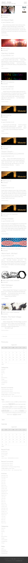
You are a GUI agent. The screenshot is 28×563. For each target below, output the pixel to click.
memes (3, 408)
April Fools (19, 396)
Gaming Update (7, 53)
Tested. (4, 120)
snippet (13, 412)
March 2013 (3, 522)
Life (7, 15)
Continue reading (5, 35)
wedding (11, 414)
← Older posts (4, 336)
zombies (19, 414)
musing (12, 408)
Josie (4, 22)
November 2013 (4, 509)
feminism (24, 401)
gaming (11, 404)
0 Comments (5, 17)
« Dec (2, 364)
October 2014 (4, 491)
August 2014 (3, 495)
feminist (4, 404)
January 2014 (4, 506)
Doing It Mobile (7, 219)
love (18, 406)
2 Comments (5, 250)
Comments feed (4, 551)
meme (24, 406)
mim (10, 408)
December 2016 (4, 475)
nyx (23, 408)
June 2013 (3, 517)
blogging (8, 401)
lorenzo (15, 406)
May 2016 (3, 482)
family (21, 401)
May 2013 (3, 519)
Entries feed (3, 550)
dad (14, 401)
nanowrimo (20, 408)
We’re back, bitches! (9, 253)
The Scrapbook (4, 380)
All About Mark (7, 20)
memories (7, 408)
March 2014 (3, 503)
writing (15, 414)
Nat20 (3, 185)
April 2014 (3, 501)
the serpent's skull (19, 412)
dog (18, 401)
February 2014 (4, 504)
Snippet (11, 280)
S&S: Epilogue (7, 285)
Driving (7, 115)
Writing (2, 384)
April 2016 (3, 483)
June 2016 (3, 480)
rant (16, 410)
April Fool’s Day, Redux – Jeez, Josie (8, 396)
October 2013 (4, 511)
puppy (13, 410)
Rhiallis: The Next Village (11, 317)
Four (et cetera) (7, 87)
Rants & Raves (11, 248)
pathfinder (5, 410)
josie (24, 404)
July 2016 (3, 478)
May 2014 (3, 500)
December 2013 (4, 508)
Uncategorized (11, 81)
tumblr (24, 412)
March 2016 (3, 485)
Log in (2, 548)
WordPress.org (4, 553)
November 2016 (4, 477)
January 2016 (4, 488)
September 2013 (4, 513)
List (9, 15)
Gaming (8, 48)
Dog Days (3, 369)
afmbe (3, 401)
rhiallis (21, 411)
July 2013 (3, 516)
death (16, 401)
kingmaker (5, 406)
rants (18, 410)
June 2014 (3, 498)
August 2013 (3, 514)
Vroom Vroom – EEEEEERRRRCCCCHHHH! (12, 153)
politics (11, 410)
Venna (8, 414)
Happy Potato (11, 394)
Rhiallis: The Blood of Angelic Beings (12, 392)
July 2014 (3, 496)
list (13, 406)
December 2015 (4, 490)
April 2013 (3, 521)
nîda (25, 408)
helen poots (20, 404)
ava (5, 401)
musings (15, 408)
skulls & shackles (8, 412)
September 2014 (4, 493)
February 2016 (4, 486)
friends (7, 404)
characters (11, 401)
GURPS (16, 404)
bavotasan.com (19, 560)
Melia (2, 392)
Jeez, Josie (6, 2)
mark (21, 406)
